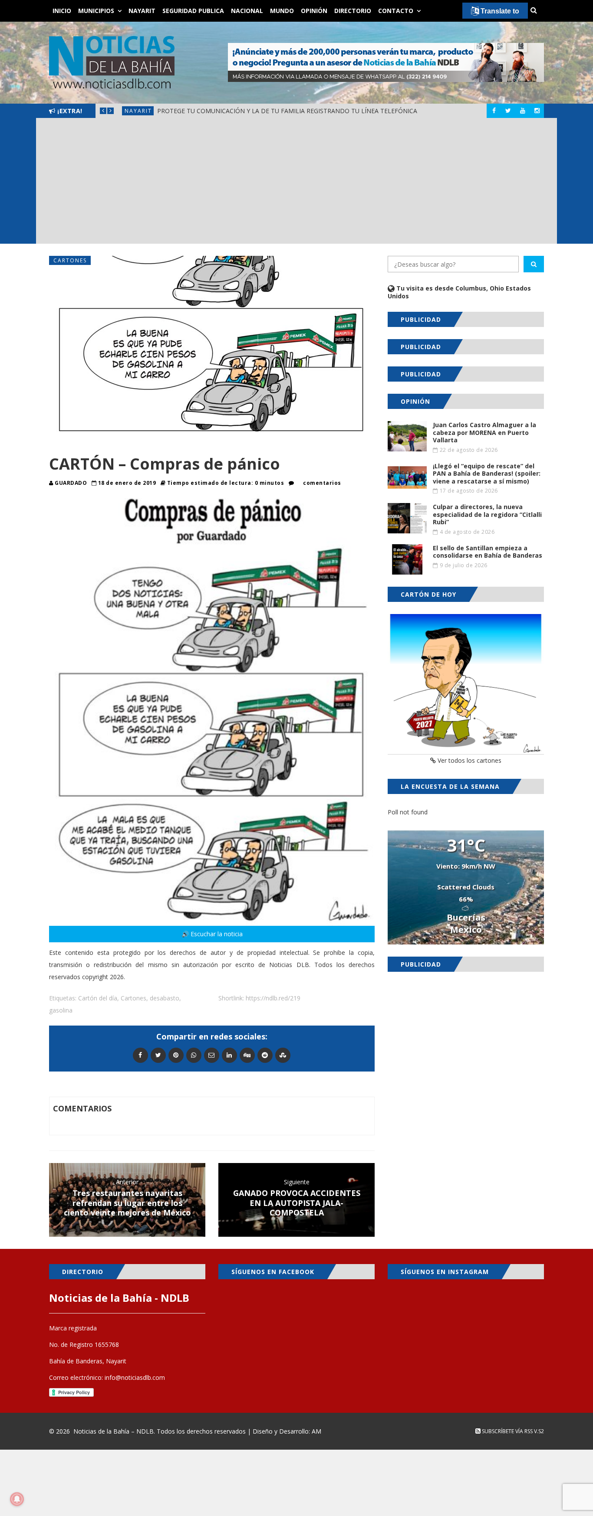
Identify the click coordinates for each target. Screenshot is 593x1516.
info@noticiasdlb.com (135, 1377)
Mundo (282, 11)
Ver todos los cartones (468, 760)
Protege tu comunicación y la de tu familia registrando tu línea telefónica (287, 111)
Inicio (62, 11)
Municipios (96, 11)
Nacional (247, 11)
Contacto (395, 11)
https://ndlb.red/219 (273, 998)
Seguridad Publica (193, 11)
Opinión (314, 11)
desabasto (164, 998)
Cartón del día (97, 998)
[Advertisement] (296, 183)
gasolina (60, 1010)
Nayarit (141, 11)
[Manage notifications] (17, 1499)
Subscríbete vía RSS (507, 1431)
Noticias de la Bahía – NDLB (113, 1431)
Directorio (352, 11)
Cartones (70, 260)
